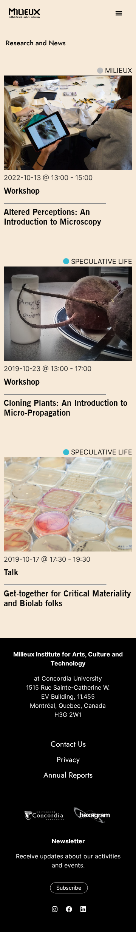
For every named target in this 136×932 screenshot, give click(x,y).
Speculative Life (101, 261)
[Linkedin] (83, 909)
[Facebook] (69, 909)
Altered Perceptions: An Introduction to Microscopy (52, 216)
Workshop (22, 191)
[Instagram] (54, 909)
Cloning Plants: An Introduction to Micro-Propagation (65, 407)
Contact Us (68, 744)
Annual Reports (68, 775)
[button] (118, 13)
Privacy (68, 759)
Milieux (118, 70)
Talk (11, 572)
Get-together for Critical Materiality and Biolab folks (67, 598)
